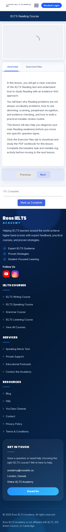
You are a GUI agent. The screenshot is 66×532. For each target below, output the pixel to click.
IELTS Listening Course (19, 319)
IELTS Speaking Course (19, 304)
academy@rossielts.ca (20, 470)
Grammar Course (16, 312)
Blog (8, 393)
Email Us (33, 491)
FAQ (8, 401)
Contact (10, 416)
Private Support (15, 356)
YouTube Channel (16, 408)
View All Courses (15, 327)
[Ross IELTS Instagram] (15, 273)
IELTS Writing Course (18, 296)
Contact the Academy (18, 371)
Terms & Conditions (17, 431)
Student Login (51, 5)
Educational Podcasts (18, 364)
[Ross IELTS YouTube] (6, 273)
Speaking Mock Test (18, 349)
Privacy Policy (14, 423)
